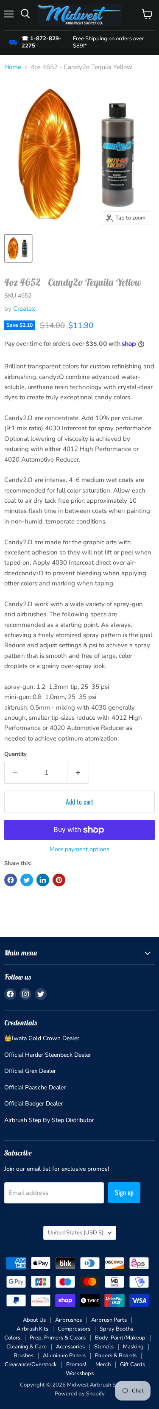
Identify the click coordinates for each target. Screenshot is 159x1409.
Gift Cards (132, 1364)
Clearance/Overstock (31, 1364)
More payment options (79, 849)
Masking (133, 1347)
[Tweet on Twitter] (26, 880)
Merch (103, 1364)
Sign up (124, 1192)
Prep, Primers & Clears (58, 1338)
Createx (24, 308)
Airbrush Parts (109, 1320)
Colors (12, 1338)
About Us (34, 1320)
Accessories (70, 1347)
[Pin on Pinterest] (59, 880)
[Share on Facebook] (10, 880)
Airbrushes (68, 1320)
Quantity (15, 754)
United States (75, 1232)
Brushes (23, 1355)
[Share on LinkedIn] (42, 880)
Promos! (76, 1364)
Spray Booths (116, 1329)
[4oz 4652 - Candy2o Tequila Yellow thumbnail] (18, 248)
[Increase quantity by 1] (78, 773)
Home (12, 67)
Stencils (104, 1347)
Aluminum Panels (64, 1355)
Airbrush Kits (32, 1329)
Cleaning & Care (26, 1347)
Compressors (74, 1329)
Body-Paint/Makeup (120, 1338)
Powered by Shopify (80, 1394)
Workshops (80, 1373)
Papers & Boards (116, 1355)
